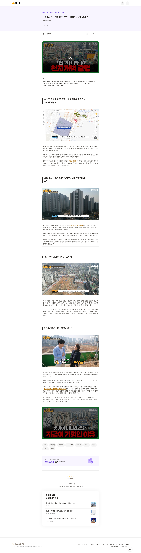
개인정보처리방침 (115, 546)
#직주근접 (60, 445)
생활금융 (98, 544)
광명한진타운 (72, 161)
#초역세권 (78, 445)
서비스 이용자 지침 (125, 546)
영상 (107, 544)
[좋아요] (86, 34)
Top (130, 549)
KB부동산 (70, 483)
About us (127, 544)
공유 (97, 34)
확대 (95, 137)
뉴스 (103, 544)
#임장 (45, 445)
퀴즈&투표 (112, 544)
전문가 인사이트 (119, 544)
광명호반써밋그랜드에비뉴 (76, 225)
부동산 (50, 12)
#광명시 (46, 449)
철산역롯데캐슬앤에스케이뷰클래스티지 (55, 389)
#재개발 (94, 445)
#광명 (52, 449)
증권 (83, 544)
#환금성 (86, 445)
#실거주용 (52, 445)
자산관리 (92, 544)
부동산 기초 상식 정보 (59, 12)
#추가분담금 (70, 445)
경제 (79, 544)
